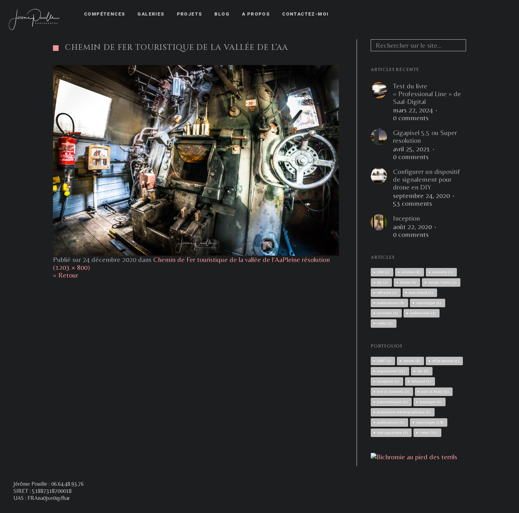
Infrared (421, 381)
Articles (410, 272)
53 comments (412, 203)
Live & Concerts (393, 391)
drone (408, 282)
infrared (387, 292)
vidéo (385, 323)
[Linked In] (503, 14)
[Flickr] (478, 14)
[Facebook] (453, 14)
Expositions (391, 371)
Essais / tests (442, 282)
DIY (382, 282)
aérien (411, 360)
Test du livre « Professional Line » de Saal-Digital (427, 93)
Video (428, 432)
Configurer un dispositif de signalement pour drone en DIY (426, 179)
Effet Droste (445, 360)
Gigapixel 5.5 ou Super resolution (425, 136)
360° (384, 360)
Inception (406, 218)
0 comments (411, 118)
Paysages (431, 402)
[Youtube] (491, 14)
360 (383, 272)
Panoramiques (392, 402)
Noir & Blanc (435, 391)
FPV (423, 371)
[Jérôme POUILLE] (414, 457)
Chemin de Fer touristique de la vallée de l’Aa (217, 259)
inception (388, 381)
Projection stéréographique (404, 412)
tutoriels (387, 313)
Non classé (421, 292)
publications (390, 303)
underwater (423, 313)
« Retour (65, 275)
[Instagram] (465, 14)
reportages (428, 303)
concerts (442, 272)
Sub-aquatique (392, 432)
